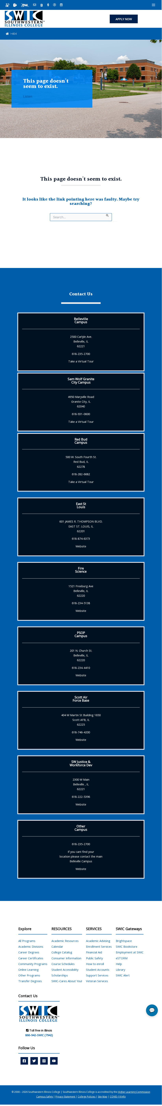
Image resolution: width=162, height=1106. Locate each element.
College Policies (87, 1096)
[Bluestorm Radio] (48, 5)
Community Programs (32, 964)
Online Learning (28, 970)
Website (81, 546)
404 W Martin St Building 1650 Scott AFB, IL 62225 (81, 719)
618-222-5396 (81, 797)
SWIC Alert (123, 975)
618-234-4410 (81, 668)
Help (119, 964)
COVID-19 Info (118, 1096)
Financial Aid (94, 952)
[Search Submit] (107, 215)
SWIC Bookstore (126, 946)
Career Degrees (28, 952)
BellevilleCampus (81, 320)
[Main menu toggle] (153, 5)
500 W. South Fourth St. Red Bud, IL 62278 (81, 461)
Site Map (102, 1096)
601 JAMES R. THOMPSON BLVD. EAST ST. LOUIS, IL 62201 (81, 526)
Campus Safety (44, 1096)
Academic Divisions (30, 946)
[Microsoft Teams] (15, 5)
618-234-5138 (81, 603)
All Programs (26, 941)
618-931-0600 (81, 414)
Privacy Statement (65, 1096)
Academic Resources (65, 941)
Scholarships (60, 975)
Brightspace (124, 941)
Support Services (97, 975)
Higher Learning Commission (134, 1092)
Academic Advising (98, 941)
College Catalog (62, 952)
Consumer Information (66, 958)
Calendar (57, 946)
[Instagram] (44, 1061)
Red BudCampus (81, 441)
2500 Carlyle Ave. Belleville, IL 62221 (81, 341)
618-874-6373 (81, 538)
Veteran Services (97, 981)
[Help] (54, 5)
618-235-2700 (81, 354)
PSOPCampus (81, 634)
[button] (124, 19)
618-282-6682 (81, 474)
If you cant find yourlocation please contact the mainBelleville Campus (81, 856)
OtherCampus (81, 828)
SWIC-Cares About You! (67, 981)
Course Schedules (63, 964)
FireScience (81, 570)
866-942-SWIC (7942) (39, 1035)
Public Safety (94, 958)
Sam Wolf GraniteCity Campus (81, 380)
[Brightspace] (41, 5)
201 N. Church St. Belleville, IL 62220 (81, 655)
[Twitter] (34, 1061)
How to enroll (95, 964)
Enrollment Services (99, 946)
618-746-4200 (81, 732)
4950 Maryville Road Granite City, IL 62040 (81, 401)
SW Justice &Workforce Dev (81, 763)
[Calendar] (61, 5)
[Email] (34, 5)
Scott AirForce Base (81, 699)
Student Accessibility (65, 970)
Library (120, 970)
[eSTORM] (25, 5)
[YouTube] (54, 1061)
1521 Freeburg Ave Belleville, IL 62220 (80, 590)
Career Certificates (30, 958)
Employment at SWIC (129, 952)
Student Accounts (97, 970)
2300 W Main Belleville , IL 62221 (81, 784)
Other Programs (29, 975)
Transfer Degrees (30, 981)
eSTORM (121, 958)
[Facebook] (24, 1061)
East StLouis (81, 505)
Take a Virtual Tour (81, 361)
